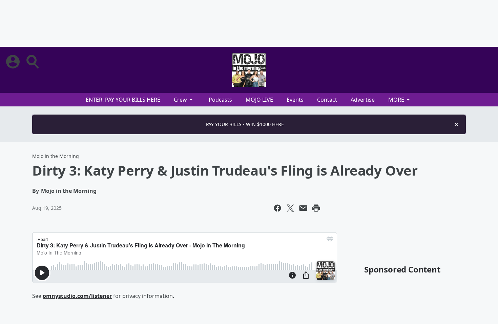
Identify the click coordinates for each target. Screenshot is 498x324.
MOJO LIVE (259, 99)
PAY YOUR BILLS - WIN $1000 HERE (245, 124)
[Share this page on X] (290, 208)
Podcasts (220, 99)
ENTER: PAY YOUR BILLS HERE (123, 99)
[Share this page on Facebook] (277, 208)
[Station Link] (249, 70)
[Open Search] (33, 61)
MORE (396, 99)
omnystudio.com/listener (77, 296)
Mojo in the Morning (55, 156)
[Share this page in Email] (303, 208)
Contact (327, 99)
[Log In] (13, 61)
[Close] (456, 124)
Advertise (363, 99)
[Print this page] (316, 208)
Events (295, 99)
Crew (180, 99)
